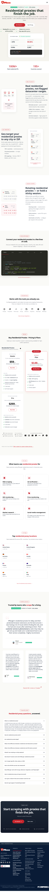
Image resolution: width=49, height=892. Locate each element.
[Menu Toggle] (47, 2)
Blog (38, 858)
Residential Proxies (17, 850)
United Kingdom (30, 547)
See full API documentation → (24, 277)
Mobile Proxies (16, 856)
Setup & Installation (41, 852)
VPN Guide (27, 865)
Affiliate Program (40, 855)
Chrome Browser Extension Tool (30, 853)
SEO (26, 876)
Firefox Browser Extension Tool (30, 856)
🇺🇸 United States (32, 135)
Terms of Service (40, 865)
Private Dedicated (17, 855)
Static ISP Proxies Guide (29, 862)
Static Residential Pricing (17, 866)
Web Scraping (27, 873)
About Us (39, 862)
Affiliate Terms (40, 856)
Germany (5, 556)
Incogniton (10, 311)
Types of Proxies (28, 867)
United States (6, 547)
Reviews (38, 864)
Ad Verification (27, 874)
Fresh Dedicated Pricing (18, 868)
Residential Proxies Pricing (17, 863)
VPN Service (15, 858)
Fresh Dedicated (16, 853)
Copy (46, 261)
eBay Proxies (27, 877)
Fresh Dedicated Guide (29, 864)
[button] (30, 82)
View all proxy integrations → (24, 316)
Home (2, 843)
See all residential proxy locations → (35, 163)
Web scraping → (8, 482)
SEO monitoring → (9, 497)
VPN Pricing (15, 874)
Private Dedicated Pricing (17, 871)
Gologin (4, 311)
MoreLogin (16, 311)
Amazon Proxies (28, 879)
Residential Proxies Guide (29, 861)
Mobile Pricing (16, 873)
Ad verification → (33, 482)
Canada (28, 556)
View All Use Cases (28, 880)
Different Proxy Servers (29, 868)
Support (38, 853)
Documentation (40, 850)
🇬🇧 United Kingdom (33, 141)
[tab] (5, 252)
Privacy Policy (39, 867)
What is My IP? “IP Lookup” (30, 850)
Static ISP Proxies (17, 852)
